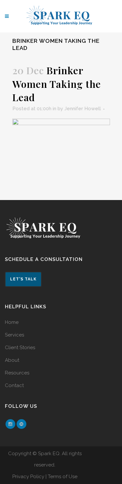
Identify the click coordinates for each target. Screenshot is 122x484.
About (12, 360)
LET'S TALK (23, 279)
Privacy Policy (28, 476)
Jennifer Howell (82, 109)
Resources (17, 373)
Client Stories (20, 347)
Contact (14, 385)
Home (12, 322)
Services (14, 335)
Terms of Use (62, 476)
